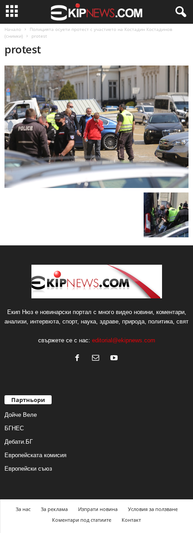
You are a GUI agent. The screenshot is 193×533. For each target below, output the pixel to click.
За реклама (54, 509)
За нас (23, 509)
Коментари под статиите (81, 519)
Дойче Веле (20, 414)
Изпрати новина (98, 509)
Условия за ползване (153, 509)
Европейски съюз (28, 468)
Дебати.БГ (18, 441)
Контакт (131, 519)
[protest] (96, 127)
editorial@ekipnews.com (123, 340)
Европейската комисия (35, 455)
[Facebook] (79, 358)
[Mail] (97, 358)
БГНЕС (14, 428)
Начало (12, 29)
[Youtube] (115, 358)
